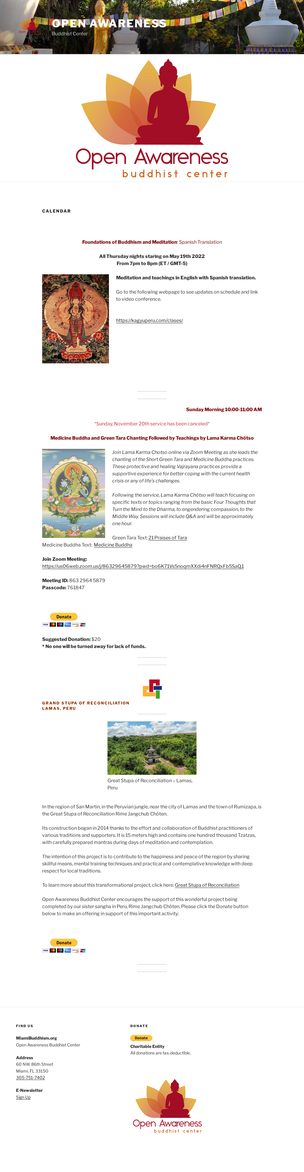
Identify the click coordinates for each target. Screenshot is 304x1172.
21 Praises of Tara (167, 538)
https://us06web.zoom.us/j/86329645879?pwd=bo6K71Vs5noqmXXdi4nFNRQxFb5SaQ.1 (143, 566)
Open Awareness (109, 23)
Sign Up (23, 1097)
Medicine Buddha (113, 545)
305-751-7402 (30, 1077)
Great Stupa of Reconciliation (207, 885)
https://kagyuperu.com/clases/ (149, 320)
